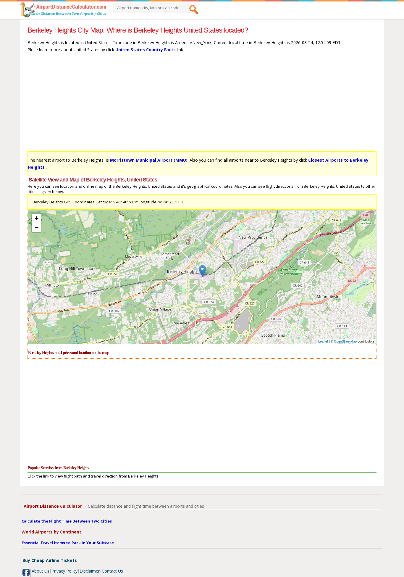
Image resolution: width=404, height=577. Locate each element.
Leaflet (323, 341)
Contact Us (112, 571)
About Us (40, 571)
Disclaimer (90, 571)
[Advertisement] (202, 104)
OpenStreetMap (345, 341)
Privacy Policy (64, 571)
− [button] (36, 227)
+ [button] (36, 218)
